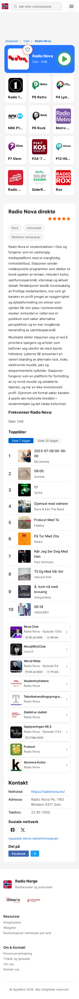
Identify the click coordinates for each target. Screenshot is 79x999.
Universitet (34, 228)
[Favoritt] (28, 50)
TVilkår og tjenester (16, 959)
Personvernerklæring (17, 953)
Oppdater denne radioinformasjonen (33, 838)
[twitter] (23, 830)
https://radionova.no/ (48, 791)
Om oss (8, 964)
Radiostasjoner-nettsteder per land (27, 933)
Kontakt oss (11, 969)
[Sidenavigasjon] (71, 6)
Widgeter (9, 927)
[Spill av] (64, 59)
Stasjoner (11, 41)
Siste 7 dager (21, 440)
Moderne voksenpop (26, 237)
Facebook (18, 853)
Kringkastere (12, 922)
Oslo (26, 41)
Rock (15, 228)
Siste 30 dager (48, 440)
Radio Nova (43, 41)
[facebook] (12, 830)
